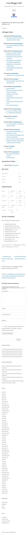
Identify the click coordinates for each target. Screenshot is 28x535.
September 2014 (5, 455)
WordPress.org (5, 522)
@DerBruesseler (17, 36)
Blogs (14, 382)
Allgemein (4, 504)
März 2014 (4, 466)
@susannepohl (15, 152)
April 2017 (4, 397)
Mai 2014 (4, 463)
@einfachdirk (14, 73)
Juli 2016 (4, 414)
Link (3, 506)
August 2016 (5, 412)
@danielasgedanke (18, 43)
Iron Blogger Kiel (14, 3)
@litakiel (14, 116)
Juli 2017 (4, 392)
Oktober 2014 (5, 453)
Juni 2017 (4, 394)
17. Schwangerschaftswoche (14, 112)
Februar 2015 (5, 446)
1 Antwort (4, 28)
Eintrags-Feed (5, 519)
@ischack (15, 79)
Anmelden (4, 517)
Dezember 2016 (5, 405)
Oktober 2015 (5, 431)
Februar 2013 (5, 491)
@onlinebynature (17, 122)
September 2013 (5, 478)
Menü (14, 10)
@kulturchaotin (16, 109)
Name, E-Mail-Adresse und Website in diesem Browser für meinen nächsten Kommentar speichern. (13, 328)
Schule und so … (11, 118)
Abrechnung (9, 246)
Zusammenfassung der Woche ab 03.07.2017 (12, 349)
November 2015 (5, 429)
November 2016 (5, 407)
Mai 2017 (4, 395)
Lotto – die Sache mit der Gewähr (15, 138)
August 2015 (5, 435)
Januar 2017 (4, 403)
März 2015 (4, 444)
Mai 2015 (4, 440)
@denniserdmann (17, 51)
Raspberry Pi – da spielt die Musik (15, 75)
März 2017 (4, 399)
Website (4, 320)
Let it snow (9, 148)
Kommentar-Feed (6, 521)
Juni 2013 (4, 483)
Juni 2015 (4, 438)
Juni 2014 (4, 461)
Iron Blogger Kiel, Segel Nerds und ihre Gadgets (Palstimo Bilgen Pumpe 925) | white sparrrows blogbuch (13, 275)
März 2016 (4, 422)
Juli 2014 (4, 459)
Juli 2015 (4, 437)
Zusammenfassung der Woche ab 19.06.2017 (12, 353)
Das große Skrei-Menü (12, 105)
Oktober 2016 (5, 409)
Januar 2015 (4, 448)
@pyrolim (17, 129)
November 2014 (5, 452)
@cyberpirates (15, 165)
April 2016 (4, 420)
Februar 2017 (5, 401)
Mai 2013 (4, 485)
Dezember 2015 (5, 427)
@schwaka (11, 146)
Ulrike (3, 366)
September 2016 (5, 410)
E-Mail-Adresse (6, 314)
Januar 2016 (4, 425)
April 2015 (4, 442)
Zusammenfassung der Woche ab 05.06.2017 (12, 356)
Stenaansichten (11, 157)
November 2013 (5, 474)
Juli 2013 (4, 481)
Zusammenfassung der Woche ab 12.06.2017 (12, 354)
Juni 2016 (4, 416)
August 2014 (5, 457)
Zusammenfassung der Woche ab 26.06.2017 (12, 351)
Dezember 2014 (5, 450)
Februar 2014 (5, 468)
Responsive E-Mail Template (14, 53)
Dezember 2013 (5, 472)
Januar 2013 (4, 493)
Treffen (3, 508)
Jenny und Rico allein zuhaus (14, 110)
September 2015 (5, 433)
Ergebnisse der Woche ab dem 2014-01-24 (7, 259)
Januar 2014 (4, 470)
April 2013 (4, 487)
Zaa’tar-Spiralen (11, 88)
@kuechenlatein (17, 86)
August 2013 (5, 480)
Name (4, 308)
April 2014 (4, 465)
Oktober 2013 (5, 476)
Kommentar (5, 291)
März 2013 (4, 489)
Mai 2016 (4, 418)
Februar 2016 (5, 423)
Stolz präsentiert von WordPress (9, 532)
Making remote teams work (14, 54)
